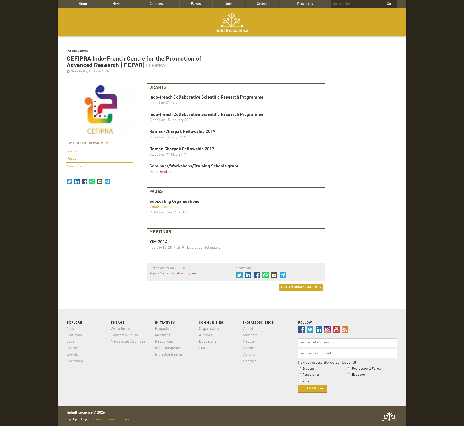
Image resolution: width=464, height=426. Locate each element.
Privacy (124, 419)
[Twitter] (69, 181)
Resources (305, 4)
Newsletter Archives (128, 342)
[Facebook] (84, 181)
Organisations (78, 50)
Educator (358, 374)
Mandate (250, 335)
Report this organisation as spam (172, 273)
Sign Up (72, 419)
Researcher (310, 374)
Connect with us (124, 335)
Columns (156, 4)
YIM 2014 (158, 242)
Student (308, 368)
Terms (111, 419)
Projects (162, 329)
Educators (207, 342)
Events (196, 4)
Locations (75, 361)
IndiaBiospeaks (168, 348)
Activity (249, 355)
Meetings (74, 166)
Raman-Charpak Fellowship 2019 (182, 132)
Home (83, 4)
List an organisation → (301, 287)
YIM (202, 348)
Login (84, 419)
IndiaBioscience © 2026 (86, 413)
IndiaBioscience (232, 22)
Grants (262, 4)
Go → (391, 4)
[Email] (99, 181)
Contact (249, 361)
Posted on (167, 212)
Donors (249, 348)
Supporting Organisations (174, 202)
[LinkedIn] (77, 181)
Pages (71, 159)
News (116, 4)
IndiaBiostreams (169, 355)
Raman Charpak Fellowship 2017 (181, 149)
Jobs (228, 4)
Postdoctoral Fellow (366, 368)
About (248, 329)
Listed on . (167, 268)
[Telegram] (107, 181)
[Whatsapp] (92, 181)
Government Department (88, 143)
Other (306, 380)
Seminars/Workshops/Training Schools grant (193, 166)
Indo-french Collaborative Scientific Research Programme (206, 97)
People (249, 342)
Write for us (121, 329)
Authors (205, 335)
